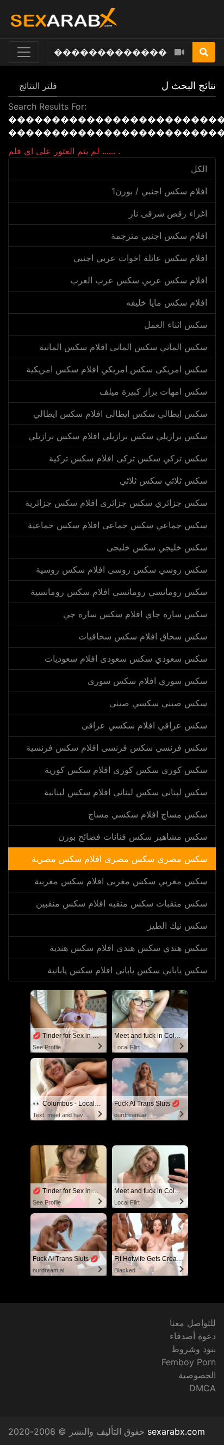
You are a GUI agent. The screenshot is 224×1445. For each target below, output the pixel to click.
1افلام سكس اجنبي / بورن (159, 191)
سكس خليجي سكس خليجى (157, 547)
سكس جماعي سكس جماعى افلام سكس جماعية (117, 524)
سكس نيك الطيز (177, 925)
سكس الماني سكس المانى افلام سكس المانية (123, 346)
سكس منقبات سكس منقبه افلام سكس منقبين (121, 903)
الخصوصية (197, 1375)
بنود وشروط (193, 1348)
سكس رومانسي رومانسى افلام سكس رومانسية (118, 591)
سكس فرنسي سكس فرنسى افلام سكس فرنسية (116, 747)
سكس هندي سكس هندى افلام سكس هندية (128, 947)
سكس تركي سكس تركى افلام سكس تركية (128, 458)
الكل (199, 168)
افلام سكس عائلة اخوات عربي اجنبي (140, 257)
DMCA (202, 1388)
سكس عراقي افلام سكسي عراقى (144, 725)
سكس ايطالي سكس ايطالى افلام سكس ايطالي (120, 413)
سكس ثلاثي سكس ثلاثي (163, 480)
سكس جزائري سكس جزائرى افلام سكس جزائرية (116, 502)
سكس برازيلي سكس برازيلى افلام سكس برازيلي (117, 435)
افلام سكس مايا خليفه (166, 302)
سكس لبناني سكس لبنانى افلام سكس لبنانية (125, 792)
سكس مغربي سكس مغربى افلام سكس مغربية (120, 881)
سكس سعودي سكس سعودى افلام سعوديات (126, 658)
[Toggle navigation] (24, 52)
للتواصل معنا (193, 1322)
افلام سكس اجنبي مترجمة (159, 235)
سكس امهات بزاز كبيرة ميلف (153, 391)
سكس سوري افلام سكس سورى (147, 680)
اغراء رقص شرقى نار (168, 213)
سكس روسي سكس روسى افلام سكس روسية (121, 569)
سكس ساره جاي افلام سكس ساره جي (135, 614)
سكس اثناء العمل (175, 324)
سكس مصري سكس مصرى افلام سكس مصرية (119, 858)
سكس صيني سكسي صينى (158, 703)
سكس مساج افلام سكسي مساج (147, 814)
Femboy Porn (188, 1362)
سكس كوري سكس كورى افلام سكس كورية (126, 769)
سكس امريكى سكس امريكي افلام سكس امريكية (116, 369)
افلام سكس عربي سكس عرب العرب (138, 280)
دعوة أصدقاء (193, 1335)
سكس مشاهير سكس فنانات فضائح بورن (132, 836)
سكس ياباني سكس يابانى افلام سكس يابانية (127, 970)
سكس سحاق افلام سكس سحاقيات (142, 636)
